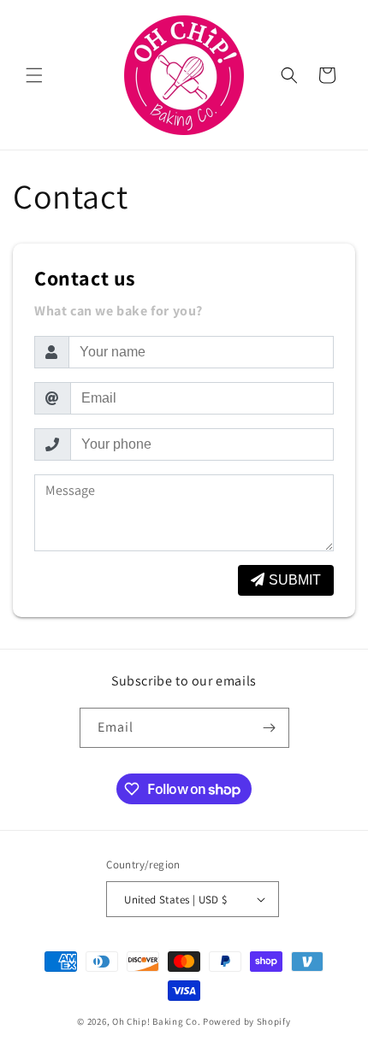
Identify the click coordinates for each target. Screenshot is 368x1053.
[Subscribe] (269, 728)
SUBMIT (295, 580)
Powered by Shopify (247, 1021)
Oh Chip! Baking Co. (156, 1021)
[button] (34, 75)
